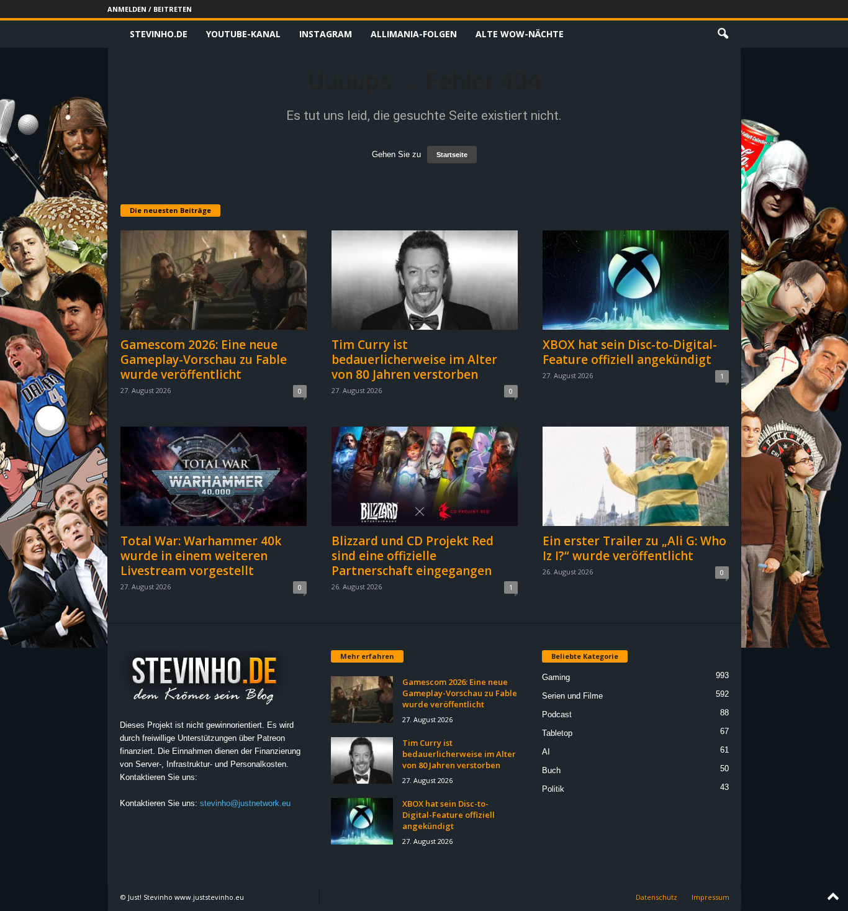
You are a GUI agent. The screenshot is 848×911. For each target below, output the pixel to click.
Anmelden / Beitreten (149, 9)
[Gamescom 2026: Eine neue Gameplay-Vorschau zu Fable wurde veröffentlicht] (213, 280)
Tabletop (557, 733)
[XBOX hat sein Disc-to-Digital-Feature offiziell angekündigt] (636, 280)
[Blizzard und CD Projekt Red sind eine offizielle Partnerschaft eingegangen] (425, 476)
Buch (551, 770)
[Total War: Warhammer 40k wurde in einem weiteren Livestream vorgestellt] (213, 476)
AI (546, 751)
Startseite (451, 154)
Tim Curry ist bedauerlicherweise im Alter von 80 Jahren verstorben (414, 360)
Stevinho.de (158, 34)
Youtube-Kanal (243, 34)
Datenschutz (656, 897)
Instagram (325, 34)
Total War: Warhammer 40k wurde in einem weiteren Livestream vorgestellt (200, 556)
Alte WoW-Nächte (520, 34)
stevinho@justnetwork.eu (245, 803)
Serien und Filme (572, 695)
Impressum (710, 897)
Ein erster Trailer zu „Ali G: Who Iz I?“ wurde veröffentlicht (634, 548)
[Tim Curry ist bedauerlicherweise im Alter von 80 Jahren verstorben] (425, 280)
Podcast (557, 714)
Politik (553, 789)
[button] (722, 34)
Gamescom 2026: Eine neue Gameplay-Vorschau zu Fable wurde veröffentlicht (203, 360)
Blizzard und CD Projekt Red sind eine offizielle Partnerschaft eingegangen (413, 556)
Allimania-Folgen (414, 34)
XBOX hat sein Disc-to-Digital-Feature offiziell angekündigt (630, 352)
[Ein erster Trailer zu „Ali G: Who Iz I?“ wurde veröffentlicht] (636, 476)
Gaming (556, 677)
